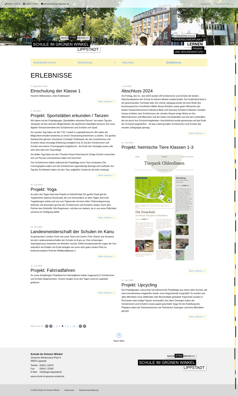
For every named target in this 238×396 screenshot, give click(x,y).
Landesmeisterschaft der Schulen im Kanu (72, 231)
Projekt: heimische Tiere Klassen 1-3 (157, 147)
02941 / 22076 (47, 365)
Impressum (206, 4)
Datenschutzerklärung (223, 4)
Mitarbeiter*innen (44, 62)
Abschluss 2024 (137, 90)
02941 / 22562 (47, 368)
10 (74, 326)
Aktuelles (128, 62)
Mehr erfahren (105, 101)
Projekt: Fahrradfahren (53, 270)
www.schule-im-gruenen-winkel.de (47, 376)
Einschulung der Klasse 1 (56, 90)
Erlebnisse (173, 62)
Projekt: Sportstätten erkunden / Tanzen (70, 115)
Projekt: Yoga (44, 189)
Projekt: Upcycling (139, 284)
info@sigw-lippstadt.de (51, 372)
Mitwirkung (85, 62)
